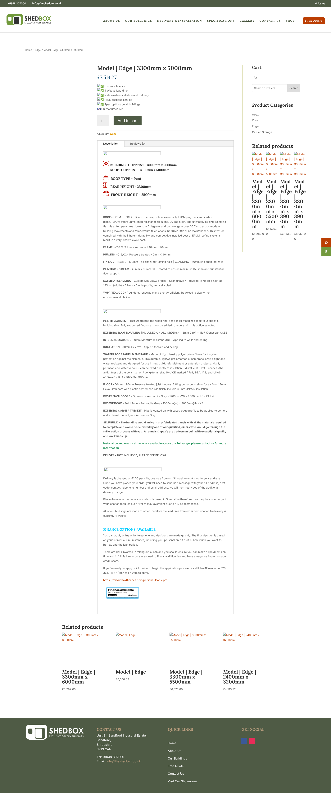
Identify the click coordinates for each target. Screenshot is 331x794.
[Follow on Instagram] (252, 741)
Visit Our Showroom (182, 781)
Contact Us (270, 20)
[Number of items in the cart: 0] (255, 77)
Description (111, 143)
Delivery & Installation (179, 20)
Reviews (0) (138, 143)
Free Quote (314, 20)
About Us (111, 20)
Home (28, 50)
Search (293, 88)
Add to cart (128, 120)
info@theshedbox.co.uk (124, 761)
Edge (38, 50)
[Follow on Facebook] (244, 741)
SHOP (290, 20)
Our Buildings (138, 20)
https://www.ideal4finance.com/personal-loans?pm (135, 580)
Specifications (221, 20)
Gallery (247, 20)
